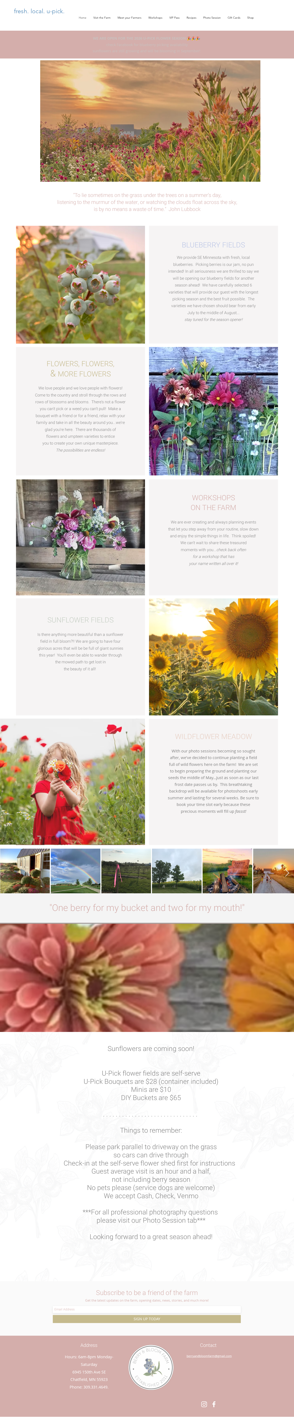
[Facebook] (214, 1404)
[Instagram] (204, 1404)
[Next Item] (287, 873)
